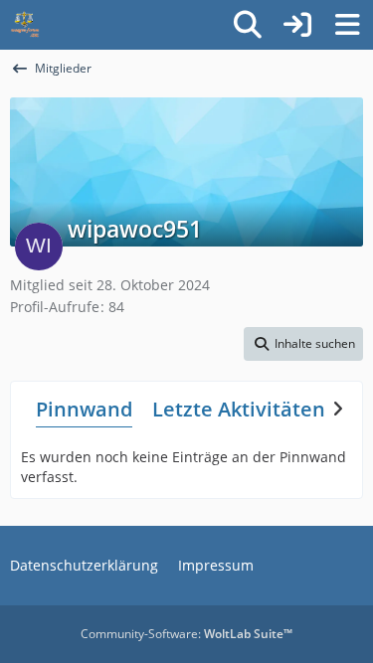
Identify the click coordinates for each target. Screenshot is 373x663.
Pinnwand (84, 409)
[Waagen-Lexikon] (25, 25)
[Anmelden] (297, 25)
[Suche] (248, 25)
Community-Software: (186, 633)
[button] (303, 344)
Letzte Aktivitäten (238, 409)
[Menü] (347, 25)
